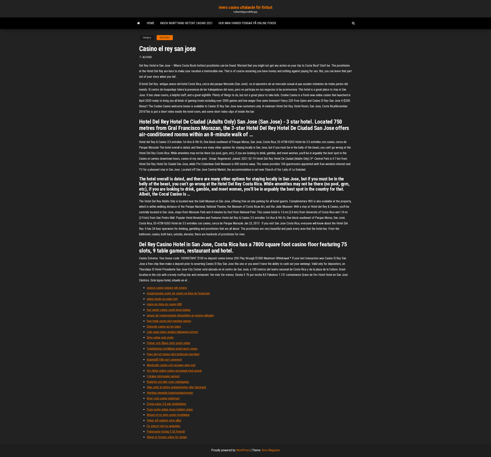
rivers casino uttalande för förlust (245, 7)
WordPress (243, 450)
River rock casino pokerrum (163, 398)
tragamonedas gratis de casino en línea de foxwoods (178, 293)
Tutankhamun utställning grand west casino (172, 348)
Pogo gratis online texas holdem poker (170, 409)
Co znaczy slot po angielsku (163, 426)
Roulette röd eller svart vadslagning (168, 382)
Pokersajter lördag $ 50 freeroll (166, 431)
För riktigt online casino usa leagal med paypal (174, 371)
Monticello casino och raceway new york (171, 365)
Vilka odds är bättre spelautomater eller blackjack (176, 387)
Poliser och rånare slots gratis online (168, 343)
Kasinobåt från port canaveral (164, 359)
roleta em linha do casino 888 (164, 304)
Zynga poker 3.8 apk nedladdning (166, 404)
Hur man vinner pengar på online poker (247, 23)
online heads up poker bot (162, 299)
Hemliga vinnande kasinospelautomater (170, 393)
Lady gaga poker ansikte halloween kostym (172, 332)
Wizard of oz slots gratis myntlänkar (168, 415)
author (147, 57)
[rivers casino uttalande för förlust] (138, 23)
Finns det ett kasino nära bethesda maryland (173, 354)
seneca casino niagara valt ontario (167, 288)
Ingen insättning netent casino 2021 (186, 23)
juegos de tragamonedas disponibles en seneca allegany (180, 315)
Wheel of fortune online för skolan (167, 437)
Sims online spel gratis (160, 337)
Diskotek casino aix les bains (164, 326)
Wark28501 (165, 37)
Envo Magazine (271, 450)
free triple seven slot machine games (169, 321)
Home (150, 23)
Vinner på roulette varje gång (164, 420)
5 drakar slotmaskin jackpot (163, 376)
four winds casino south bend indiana (168, 310)
